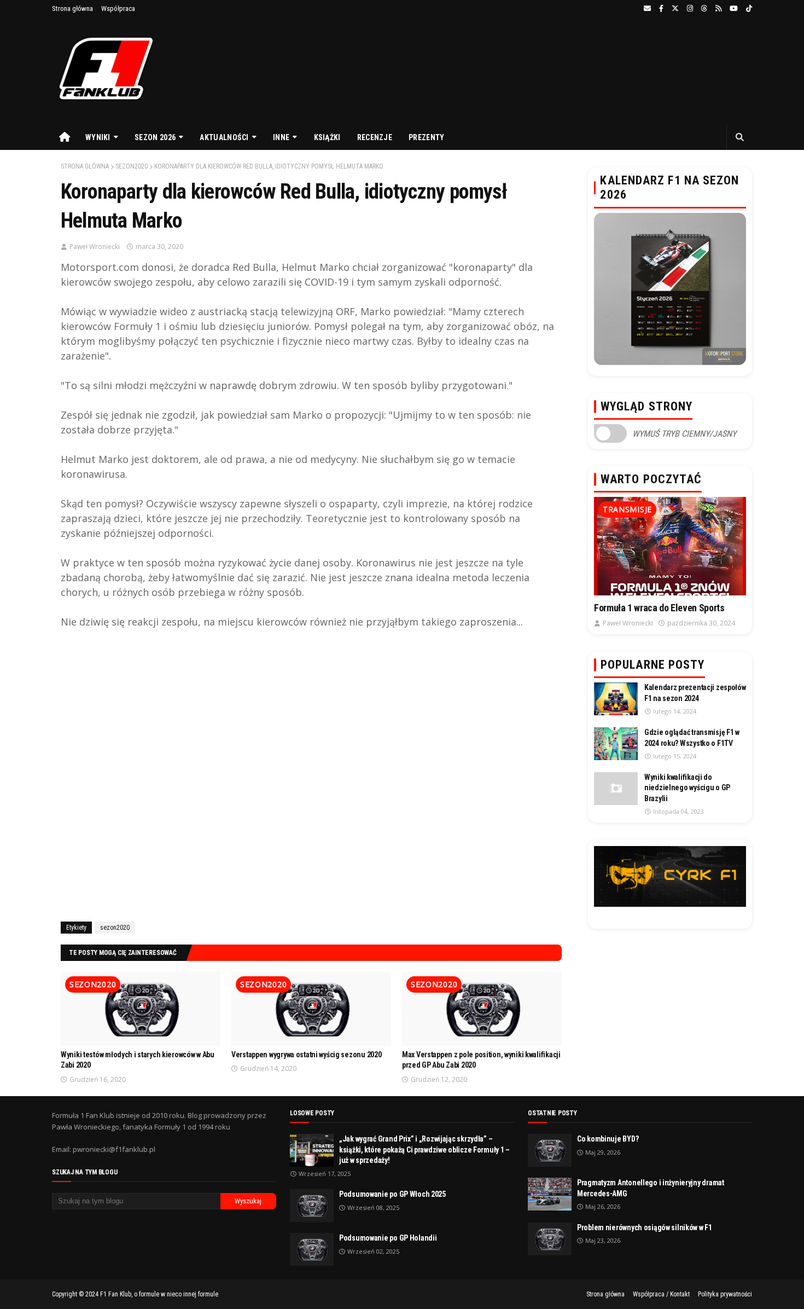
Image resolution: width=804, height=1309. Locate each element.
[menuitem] (64, 137)
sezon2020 (131, 166)
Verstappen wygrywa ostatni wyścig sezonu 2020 (306, 1054)
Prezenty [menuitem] (426, 137)
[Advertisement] (311, 780)
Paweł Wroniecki (94, 246)
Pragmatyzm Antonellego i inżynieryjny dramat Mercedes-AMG (650, 1188)
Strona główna (72, 8)
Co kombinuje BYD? (607, 1138)
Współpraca (118, 8)
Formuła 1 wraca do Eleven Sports (659, 607)
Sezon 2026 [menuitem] (155, 137)
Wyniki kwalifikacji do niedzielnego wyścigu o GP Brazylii (687, 788)
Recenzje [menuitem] (374, 137)
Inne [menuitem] (281, 137)
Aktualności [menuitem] (224, 137)
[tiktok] (747, 9)
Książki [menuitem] (327, 137)
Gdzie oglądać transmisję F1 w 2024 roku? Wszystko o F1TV (691, 738)
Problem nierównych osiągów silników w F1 (644, 1227)
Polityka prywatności (725, 1294)
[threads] (704, 9)
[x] (675, 9)
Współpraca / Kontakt (661, 1294)
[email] (647, 9)
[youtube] (734, 9)
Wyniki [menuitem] (97, 137)
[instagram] (690, 9)
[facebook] (661, 9)
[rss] (718, 9)
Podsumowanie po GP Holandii (387, 1237)
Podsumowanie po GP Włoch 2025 (392, 1194)
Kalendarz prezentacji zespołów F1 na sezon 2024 (695, 693)
